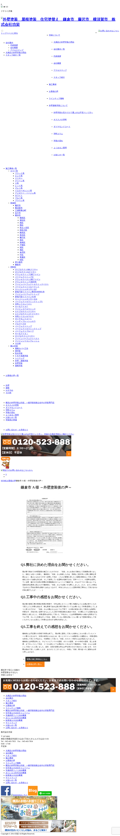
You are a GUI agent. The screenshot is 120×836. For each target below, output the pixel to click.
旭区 (21, 250)
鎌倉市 (18, 265)
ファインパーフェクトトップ (27, 294)
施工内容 (14, 346)
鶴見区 (22, 233)
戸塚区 (22, 245)
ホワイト (18, 196)
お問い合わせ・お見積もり (17, 728)
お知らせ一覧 (59, 155)
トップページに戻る (9, 33)
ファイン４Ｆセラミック (25, 309)
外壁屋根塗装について (58, 105)
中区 (21, 255)
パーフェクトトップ (23, 326)
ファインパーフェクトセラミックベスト (32, 284)
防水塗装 (18, 353)
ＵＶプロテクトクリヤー (25, 311)
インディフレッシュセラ (25, 321)
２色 (17, 183)
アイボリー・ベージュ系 (25, 193)
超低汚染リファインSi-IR (25, 297)
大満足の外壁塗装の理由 (64, 42)
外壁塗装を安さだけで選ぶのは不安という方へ (73, 113)
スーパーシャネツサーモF (26, 289)
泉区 (21, 240)
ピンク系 (18, 176)
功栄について (54, 35)
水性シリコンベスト (23, 304)
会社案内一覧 (59, 49)
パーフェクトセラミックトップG (29, 302)
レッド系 (18, 186)
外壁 (7, 385)
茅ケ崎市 (18, 262)
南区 (21, 223)
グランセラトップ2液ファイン (27, 274)
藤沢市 (18, 205)
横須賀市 (18, 208)
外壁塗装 (18, 363)
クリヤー (18, 178)
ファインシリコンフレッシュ (27, 341)
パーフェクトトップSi (24, 277)
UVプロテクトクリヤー (25, 336)
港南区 (22, 242)
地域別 (13, 203)
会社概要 (57, 63)
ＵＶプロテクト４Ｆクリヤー (27, 314)
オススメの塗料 (60, 120)
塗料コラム (58, 134)
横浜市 (18, 215)
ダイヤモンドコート (62, 127)
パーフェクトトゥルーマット (27, 287)
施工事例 (52, 84)
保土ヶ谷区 (24, 228)
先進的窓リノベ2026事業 (16, 715)
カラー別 (14, 171)
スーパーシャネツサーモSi (26, 299)
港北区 (22, 235)
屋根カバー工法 (21, 348)
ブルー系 (18, 198)
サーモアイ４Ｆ (21, 306)
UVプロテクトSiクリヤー (25, 272)
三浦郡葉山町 (20, 210)
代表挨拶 (57, 56)
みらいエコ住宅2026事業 (16, 718)
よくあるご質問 (60, 148)
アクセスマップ (60, 70)
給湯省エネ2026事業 (14, 720)
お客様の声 (53, 91)
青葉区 (22, 257)
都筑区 (22, 218)
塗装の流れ (58, 141)
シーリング (19, 358)
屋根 (7, 388)
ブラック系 (19, 173)
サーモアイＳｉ (21, 334)
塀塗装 (18, 351)
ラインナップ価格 (56, 98)
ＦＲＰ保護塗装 (21, 356)
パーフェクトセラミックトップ (28, 329)
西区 (21, 225)
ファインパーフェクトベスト (27, 339)
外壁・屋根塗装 (21, 361)
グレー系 (18, 188)
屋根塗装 (18, 366)
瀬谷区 (22, 220)
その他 (18, 343)
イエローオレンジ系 (23, 191)
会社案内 (9, 43)
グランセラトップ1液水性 (26, 282)
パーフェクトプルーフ (24, 331)
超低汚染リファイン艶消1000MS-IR (30, 292)
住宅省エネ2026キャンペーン (18, 713)
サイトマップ (11, 723)
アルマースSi (20, 324)
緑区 (21, 260)
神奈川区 (23, 230)
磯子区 (22, 237)
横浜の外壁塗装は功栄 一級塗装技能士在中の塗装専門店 (30, 710)
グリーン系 (19, 181)
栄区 (21, 247)
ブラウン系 (19, 200)
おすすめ (9, 390)
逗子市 (18, 213)
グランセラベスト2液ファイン (27, 279)
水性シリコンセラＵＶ (24, 316)
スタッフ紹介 (59, 77)
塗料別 (13, 267)
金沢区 (22, 252)
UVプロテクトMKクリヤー (26, 269)
